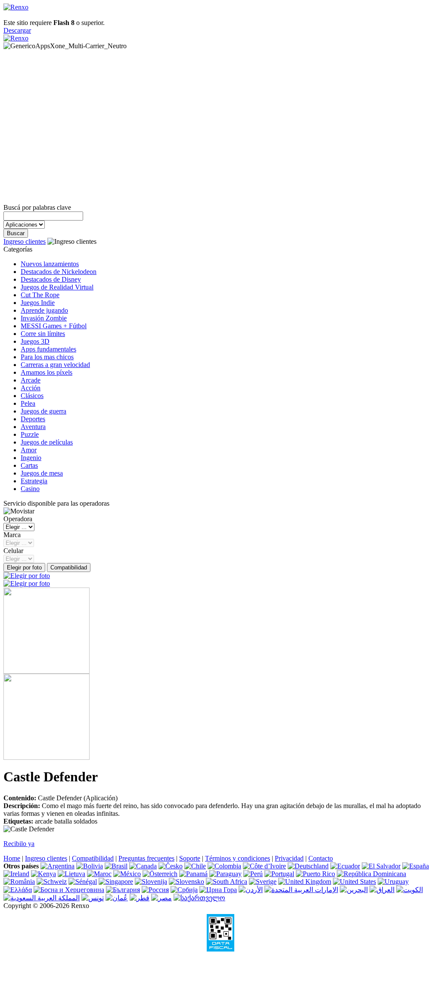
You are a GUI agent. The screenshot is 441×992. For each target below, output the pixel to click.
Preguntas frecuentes (146, 858)
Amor (29, 450)
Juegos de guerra (43, 411)
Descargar (17, 30)
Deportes (33, 419)
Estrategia (34, 481)
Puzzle (30, 434)
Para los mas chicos (47, 357)
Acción (30, 388)
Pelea (28, 403)
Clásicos (32, 395)
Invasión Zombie (44, 318)
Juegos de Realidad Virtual (57, 287)
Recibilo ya (18, 843)
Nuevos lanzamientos (50, 263)
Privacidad (289, 858)
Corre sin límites (43, 333)
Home (11, 858)
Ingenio (31, 457)
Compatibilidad (93, 858)
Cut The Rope (40, 295)
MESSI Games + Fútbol (54, 326)
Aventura (33, 426)
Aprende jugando (44, 310)
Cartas (29, 465)
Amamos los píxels (46, 372)
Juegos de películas (47, 442)
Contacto (320, 858)
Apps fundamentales (48, 349)
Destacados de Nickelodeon (58, 271)
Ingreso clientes (24, 241)
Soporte (189, 858)
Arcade (30, 380)
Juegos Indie (38, 302)
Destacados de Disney (51, 279)
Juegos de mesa (42, 473)
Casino (30, 488)
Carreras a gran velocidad (55, 364)
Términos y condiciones (237, 858)
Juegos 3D (35, 341)
